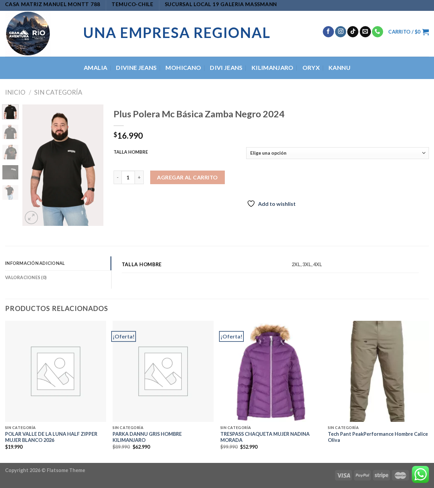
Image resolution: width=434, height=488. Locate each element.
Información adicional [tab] (35, 263)
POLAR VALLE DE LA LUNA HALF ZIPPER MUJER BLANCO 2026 (51, 437)
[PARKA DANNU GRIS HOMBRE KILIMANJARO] (163, 371)
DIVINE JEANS (136, 67)
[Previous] (32, 165)
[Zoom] (31, 217)
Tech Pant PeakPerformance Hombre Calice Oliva (378, 437)
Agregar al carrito (187, 177)
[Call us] (377, 32)
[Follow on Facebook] (328, 32)
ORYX (311, 67)
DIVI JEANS (226, 67)
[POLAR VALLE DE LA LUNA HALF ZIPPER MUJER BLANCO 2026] (55, 371)
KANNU (339, 67)
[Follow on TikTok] (352, 32)
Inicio (15, 92)
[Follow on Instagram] (340, 32)
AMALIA (95, 67)
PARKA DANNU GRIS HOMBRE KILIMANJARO (147, 437)
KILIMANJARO (273, 67)
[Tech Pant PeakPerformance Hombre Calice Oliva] (378, 371)
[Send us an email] (365, 32)
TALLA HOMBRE (131, 152)
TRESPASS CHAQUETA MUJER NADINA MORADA (265, 437)
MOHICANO (183, 67)
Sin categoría (58, 92)
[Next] (93, 165)
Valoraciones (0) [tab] (25, 277)
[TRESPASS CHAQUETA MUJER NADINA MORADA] (270, 371)
